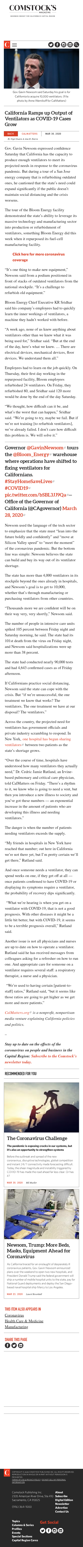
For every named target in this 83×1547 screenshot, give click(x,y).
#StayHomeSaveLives (28, 481)
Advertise (61, 1507)
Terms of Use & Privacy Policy (26, 1479)
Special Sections (22, 1536)
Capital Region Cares (25, 1540)
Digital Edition (64, 1500)
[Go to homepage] (33, 11)
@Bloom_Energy (31, 454)
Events (16, 1532)
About (59, 1492)
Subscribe (61, 1496)
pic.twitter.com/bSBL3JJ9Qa (35, 495)
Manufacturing (16, 1326)
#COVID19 (16, 488)
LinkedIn (70, 45)
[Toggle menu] (14, 45)
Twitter (51, 45)
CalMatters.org (17, 1012)
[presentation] (7, 45)
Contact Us (62, 1511)
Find (76, 45)
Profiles (17, 1528)
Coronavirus (14, 1315)
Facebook (57, 45)
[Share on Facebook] (7, 1345)
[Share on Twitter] (14, 1345)
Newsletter (62, 1503)
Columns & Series (23, 1525)
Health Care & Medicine (24, 1320)
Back (11, 133)
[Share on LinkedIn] (20, 1345)
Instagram (63, 45)
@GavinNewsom (45, 447)
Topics (16, 1521)
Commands (3, 1544)
